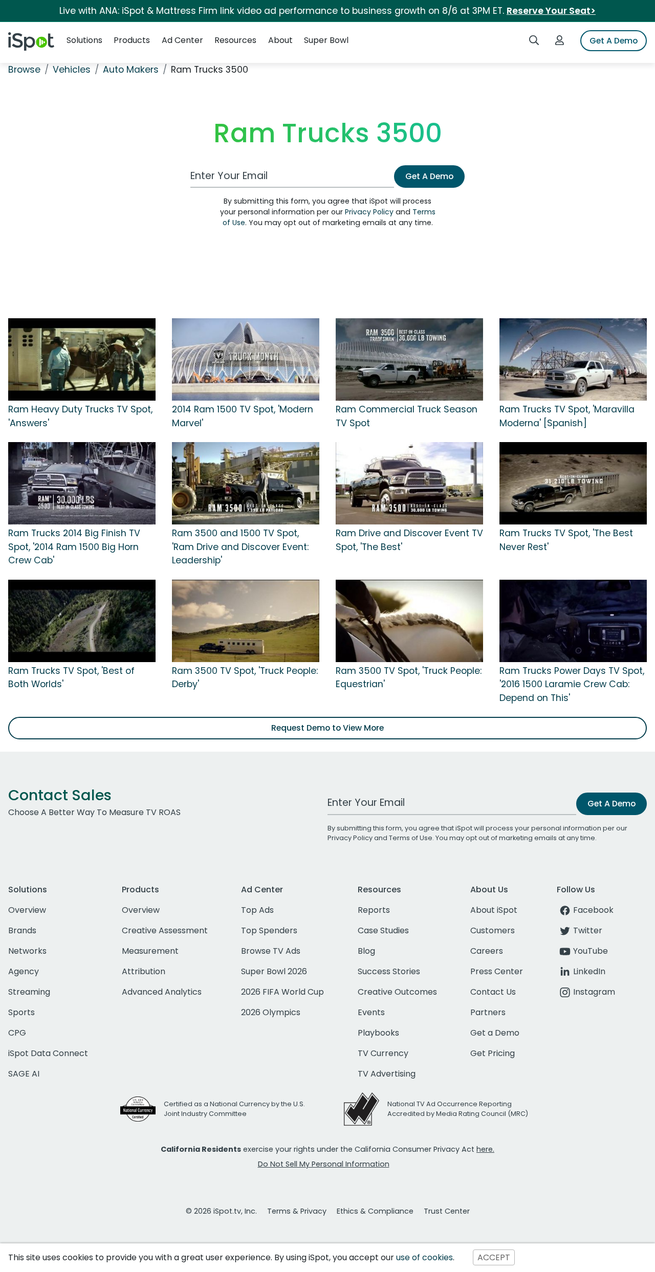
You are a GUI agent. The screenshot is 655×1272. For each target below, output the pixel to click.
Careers (486, 951)
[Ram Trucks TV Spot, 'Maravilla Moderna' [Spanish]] (573, 359)
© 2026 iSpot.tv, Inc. (221, 1211)
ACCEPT (493, 1257)
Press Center (496, 971)
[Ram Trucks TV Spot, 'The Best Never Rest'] (573, 483)
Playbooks (378, 1033)
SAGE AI (23, 1074)
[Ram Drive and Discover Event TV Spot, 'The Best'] (409, 483)
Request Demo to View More (327, 728)
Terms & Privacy (296, 1211)
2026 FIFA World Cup (282, 992)
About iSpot (493, 910)
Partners (488, 1012)
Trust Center (447, 1211)
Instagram (594, 992)
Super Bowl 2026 (274, 971)
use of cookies (424, 1257)
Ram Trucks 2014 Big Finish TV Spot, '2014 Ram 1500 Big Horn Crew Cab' (74, 546)
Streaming (29, 992)
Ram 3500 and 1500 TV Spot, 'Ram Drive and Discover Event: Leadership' (240, 546)
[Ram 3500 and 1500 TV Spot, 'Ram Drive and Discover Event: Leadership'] (245, 483)
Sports (21, 1012)
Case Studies (383, 930)
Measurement (150, 951)
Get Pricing (492, 1053)
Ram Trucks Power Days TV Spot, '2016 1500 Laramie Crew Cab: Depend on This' (571, 684)
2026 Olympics (270, 1012)
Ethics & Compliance (375, 1211)
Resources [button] (235, 40)
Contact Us (493, 992)
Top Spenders (269, 930)
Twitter (587, 930)
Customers (492, 930)
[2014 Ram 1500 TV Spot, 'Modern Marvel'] (245, 359)
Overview (27, 910)
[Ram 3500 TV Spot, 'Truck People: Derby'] (245, 620)
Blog (366, 951)
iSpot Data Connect (48, 1053)
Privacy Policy (369, 212)
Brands (22, 930)
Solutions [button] (84, 40)
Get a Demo (494, 1033)
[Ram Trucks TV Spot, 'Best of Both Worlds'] (82, 620)
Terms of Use (410, 838)
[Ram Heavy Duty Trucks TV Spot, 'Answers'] (82, 359)
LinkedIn (589, 971)
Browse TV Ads (270, 951)
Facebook (593, 910)
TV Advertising (387, 1074)
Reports (374, 910)
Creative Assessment (165, 930)
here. (485, 1149)
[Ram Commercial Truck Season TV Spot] (409, 359)
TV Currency (383, 1053)
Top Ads (257, 910)
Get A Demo (614, 41)
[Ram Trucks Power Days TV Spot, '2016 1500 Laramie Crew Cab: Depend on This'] (573, 620)
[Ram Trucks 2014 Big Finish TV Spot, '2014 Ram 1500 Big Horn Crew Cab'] (82, 483)
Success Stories (389, 971)
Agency (23, 971)
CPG (17, 1033)
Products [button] (132, 40)
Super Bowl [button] (326, 40)
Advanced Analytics (162, 992)
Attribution (143, 971)
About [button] (280, 40)
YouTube (590, 951)
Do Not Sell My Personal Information (323, 1164)
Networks (27, 951)
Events (371, 1012)
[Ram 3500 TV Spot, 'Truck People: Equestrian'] (409, 620)
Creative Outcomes (397, 992)
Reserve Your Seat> (551, 11)
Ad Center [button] (182, 40)
